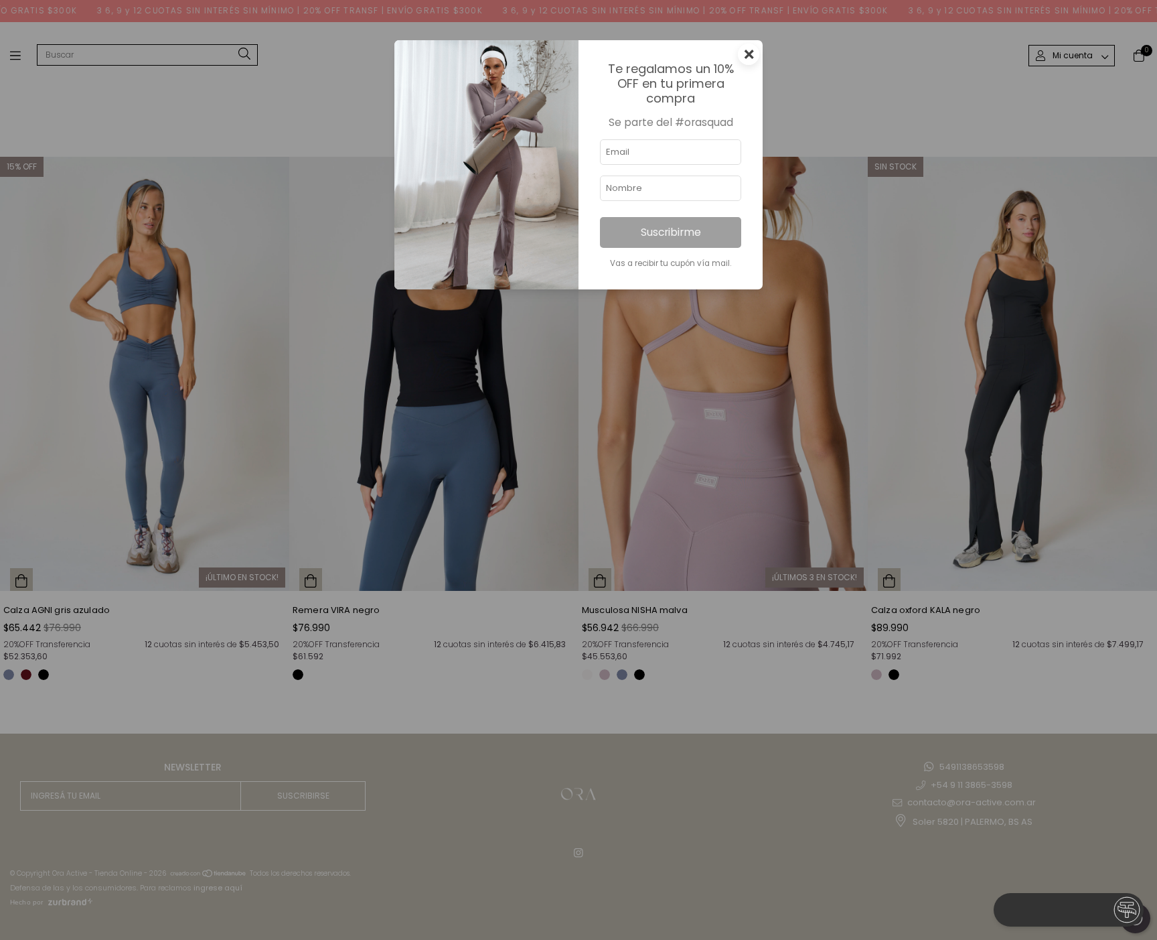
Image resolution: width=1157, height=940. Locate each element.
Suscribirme (671, 232)
